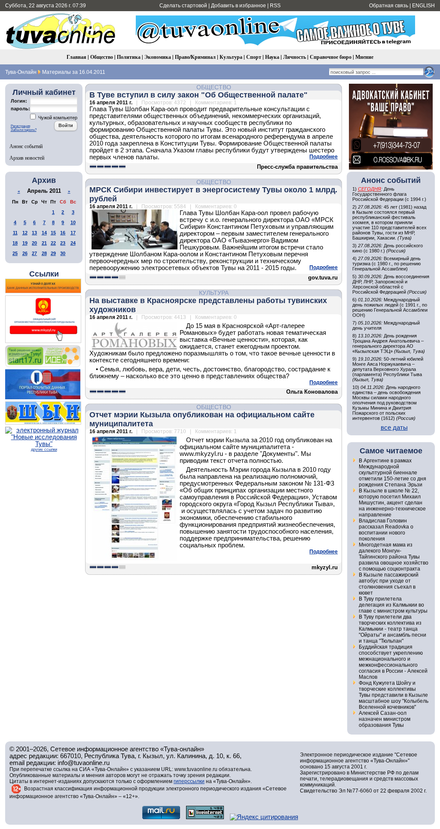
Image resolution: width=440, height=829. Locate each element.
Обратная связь (388, 6)
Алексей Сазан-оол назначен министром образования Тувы (384, 719)
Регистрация (20, 126)
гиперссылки (189, 781)
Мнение (364, 57)
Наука (272, 57)
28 (44, 253)
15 (53, 232)
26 (25, 253)
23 (62, 243)
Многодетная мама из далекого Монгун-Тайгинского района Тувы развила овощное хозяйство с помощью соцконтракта (393, 557)
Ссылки (44, 274)
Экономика (157, 57)
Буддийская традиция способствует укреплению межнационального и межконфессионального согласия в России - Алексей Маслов (393, 662)
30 (62, 253)
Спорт (253, 57)
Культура (231, 57)
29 (53, 253)
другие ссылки (44, 449)
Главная (76, 57)
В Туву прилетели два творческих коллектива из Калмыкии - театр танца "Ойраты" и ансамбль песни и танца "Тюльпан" (392, 629)
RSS (275, 6)
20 (34, 243)
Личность (294, 57)
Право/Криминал (195, 57)
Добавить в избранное (238, 6)
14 (44, 232)
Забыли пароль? (24, 130)
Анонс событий (26, 146)
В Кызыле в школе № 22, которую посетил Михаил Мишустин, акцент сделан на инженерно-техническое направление (392, 503)
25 (15, 253)
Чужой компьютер (57, 117)
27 (34, 253)
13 (34, 232)
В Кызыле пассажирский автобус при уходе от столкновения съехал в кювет (389, 584)
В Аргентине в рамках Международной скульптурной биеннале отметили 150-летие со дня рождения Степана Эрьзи (392, 473)
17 (73, 232)
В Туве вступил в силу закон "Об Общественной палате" (198, 95)
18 (15, 243)
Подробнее (323, 157)
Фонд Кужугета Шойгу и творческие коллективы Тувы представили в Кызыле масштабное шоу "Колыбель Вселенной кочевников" (393, 695)
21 (44, 243)
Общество (101, 57)
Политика (129, 57)
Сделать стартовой (183, 6)
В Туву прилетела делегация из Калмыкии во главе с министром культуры (393, 605)
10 (73, 222)
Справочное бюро (330, 57)
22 (53, 243)
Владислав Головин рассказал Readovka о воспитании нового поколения (386, 530)
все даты (394, 427)
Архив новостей (26, 157)
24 (73, 243)
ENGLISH (423, 6)
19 (25, 243)
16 (62, 232)
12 (25, 232)
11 (15, 232)
